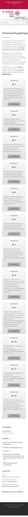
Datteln (9, 486)
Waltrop (4, 486)
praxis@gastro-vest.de (15, 3)
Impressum (11, 507)
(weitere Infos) (13, 481)
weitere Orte (15, 486)
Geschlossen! (6, 451)
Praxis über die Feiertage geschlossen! (13, 447)
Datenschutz (16, 507)
